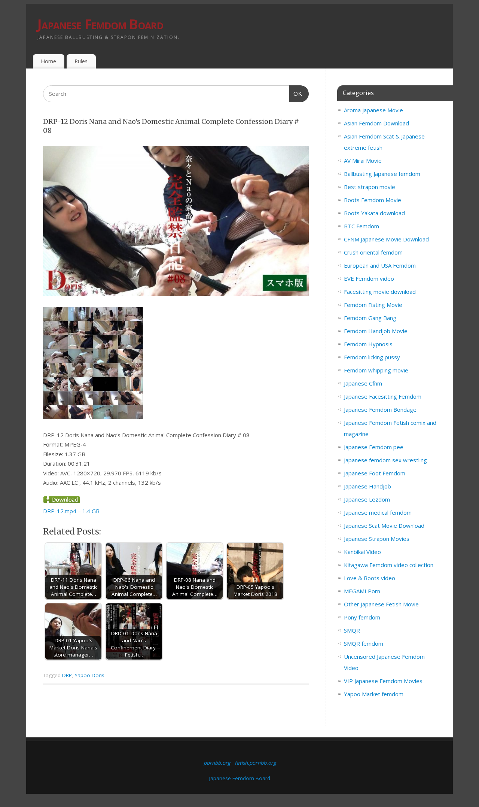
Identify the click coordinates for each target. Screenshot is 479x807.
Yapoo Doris (89, 675)
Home (48, 61)
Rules (81, 61)
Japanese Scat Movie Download (384, 525)
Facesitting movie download (380, 291)
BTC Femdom (361, 226)
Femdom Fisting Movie (373, 304)
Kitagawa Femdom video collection (388, 565)
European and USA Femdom (380, 265)
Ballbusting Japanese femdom (382, 173)
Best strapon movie (369, 187)
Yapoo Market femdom (373, 694)
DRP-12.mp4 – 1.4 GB (71, 511)
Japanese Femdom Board (100, 24)
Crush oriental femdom (373, 252)
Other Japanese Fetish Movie (381, 604)
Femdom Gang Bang (370, 318)
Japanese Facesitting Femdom (382, 396)
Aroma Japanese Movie (373, 110)
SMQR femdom (363, 643)
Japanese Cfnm (363, 383)
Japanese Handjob (367, 486)
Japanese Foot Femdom (374, 473)
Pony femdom (362, 617)
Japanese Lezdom (367, 499)
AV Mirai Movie (363, 160)
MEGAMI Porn (362, 591)
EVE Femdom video (369, 278)
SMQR (352, 630)
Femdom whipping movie (376, 370)
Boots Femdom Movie (372, 200)
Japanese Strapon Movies (376, 538)
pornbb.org (217, 762)
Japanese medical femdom (378, 512)
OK (296, 93)
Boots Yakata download (374, 213)
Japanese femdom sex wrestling (385, 460)
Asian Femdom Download (376, 123)
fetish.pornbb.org (255, 762)
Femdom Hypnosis (368, 344)
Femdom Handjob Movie (376, 331)
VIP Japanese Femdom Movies (383, 681)
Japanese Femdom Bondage (380, 409)
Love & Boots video (369, 578)
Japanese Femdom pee (373, 447)
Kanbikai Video (362, 551)
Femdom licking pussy (372, 357)
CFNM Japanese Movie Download (386, 239)
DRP (67, 675)
